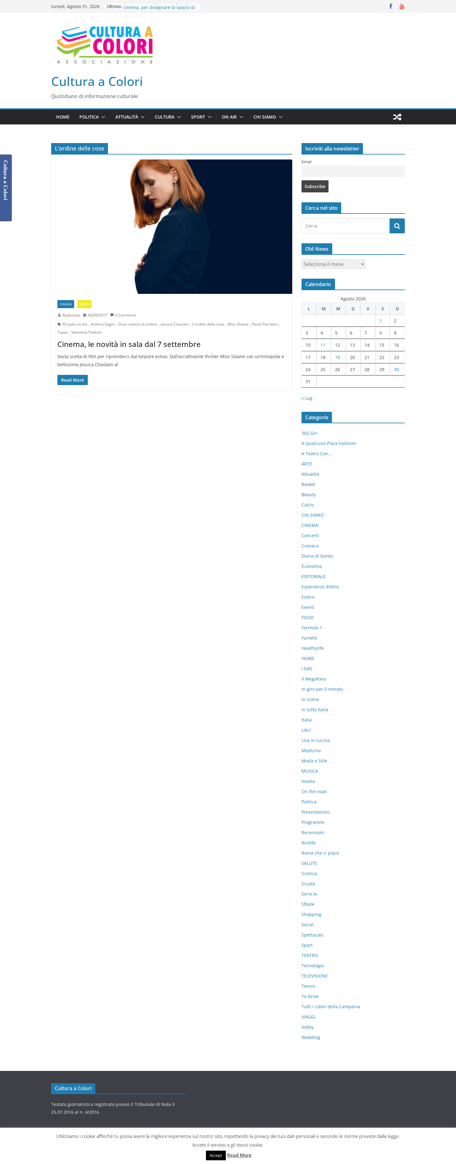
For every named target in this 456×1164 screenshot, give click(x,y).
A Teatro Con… (317, 453)
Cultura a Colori (97, 81)
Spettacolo (312, 935)
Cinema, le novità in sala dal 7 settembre (129, 344)
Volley (308, 1027)
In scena (310, 699)
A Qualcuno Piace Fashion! (329, 443)
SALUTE (309, 863)
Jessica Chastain (175, 324)
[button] (102, 117)
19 (337, 357)
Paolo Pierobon (265, 324)
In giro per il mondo (322, 689)
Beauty (309, 494)
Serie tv (309, 894)
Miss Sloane (238, 324)
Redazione (71, 315)
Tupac (62, 332)
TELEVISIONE (315, 976)
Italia (307, 720)
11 (322, 345)
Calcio (308, 505)
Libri (306, 730)
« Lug (307, 398)
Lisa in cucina (316, 740)
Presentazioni (316, 812)
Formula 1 (312, 628)
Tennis (308, 986)
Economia (312, 566)
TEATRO (310, 955)
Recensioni (313, 832)
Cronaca (310, 546)
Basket (308, 484)
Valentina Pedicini (86, 332)
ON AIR (229, 117)
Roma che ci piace (320, 853)
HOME (62, 117)
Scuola (308, 884)
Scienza (309, 873)
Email (306, 161)
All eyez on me (74, 324)
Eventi (308, 607)
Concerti (310, 535)
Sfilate (308, 904)
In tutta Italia (315, 709)
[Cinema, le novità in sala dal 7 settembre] (171, 227)
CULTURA (164, 117)
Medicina (311, 750)
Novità (308, 781)
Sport (198, 117)
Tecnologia (313, 966)
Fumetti (309, 638)
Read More (239, 1155)
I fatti (307, 669)
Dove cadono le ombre (137, 324)
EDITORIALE (314, 576)
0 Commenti (125, 315)
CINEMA (66, 304)
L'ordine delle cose (208, 324)
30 (396, 369)
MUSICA (310, 771)
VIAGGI (308, 1017)
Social (308, 925)
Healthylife (313, 648)
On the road (314, 791)
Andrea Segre (103, 324)
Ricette (309, 843)
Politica (89, 117)
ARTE (307, 464)
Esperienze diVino (320, 587)
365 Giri (310, 433)
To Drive (310, 996)
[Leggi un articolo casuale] (397, 117)
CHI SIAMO (264, 117)
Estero (308, 597)
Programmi (313, 822)
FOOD (308, 617)
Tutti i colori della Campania (331, 1006)
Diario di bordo (317, 556)
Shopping (311, 914)
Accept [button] (216, 1155)
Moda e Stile (314, 761)
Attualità (126, 117)
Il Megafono (314, 679)
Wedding (311, 1037)
